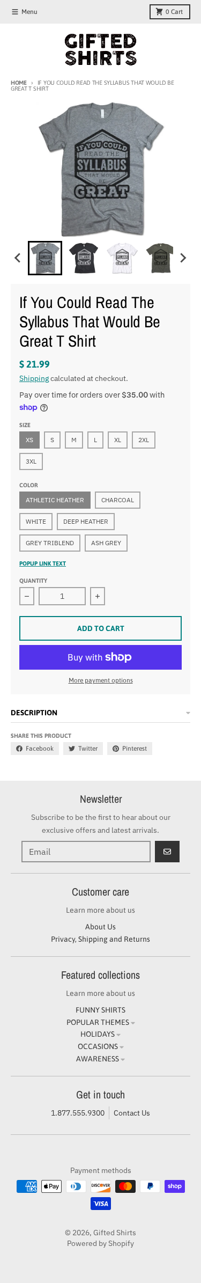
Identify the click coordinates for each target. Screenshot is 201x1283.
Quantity (33, 580)
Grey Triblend (50, 543)
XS (29, 440)
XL (117, 440)
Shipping (34, 378)
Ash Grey (106, 543)
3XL (31, 461)
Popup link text (42, 563)
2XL (143, 440)
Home (19, 82)
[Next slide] (182, 258)
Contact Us (132, 1113)
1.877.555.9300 (78, 1113)
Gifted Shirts (114, 1232)
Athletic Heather (55, 500)
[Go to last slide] (18, 258)
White (36, 521)
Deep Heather (85, 521)
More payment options (101, 680)
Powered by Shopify (100, 1243)
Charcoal (117, 500)
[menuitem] (45, 258)
